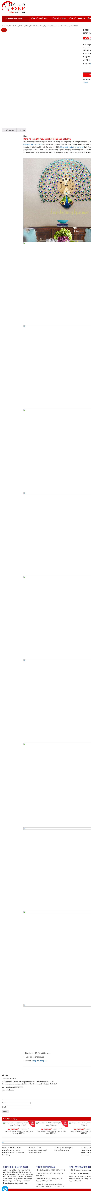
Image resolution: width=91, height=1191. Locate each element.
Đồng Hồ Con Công (77, 18)
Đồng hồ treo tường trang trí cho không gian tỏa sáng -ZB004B (18, 1132)
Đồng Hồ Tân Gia (59, 18)
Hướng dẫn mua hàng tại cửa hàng (13, 1152)
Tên (3, 1103)
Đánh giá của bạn (8, 1087)
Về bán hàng (6, 1155)
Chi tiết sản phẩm (9, 130)
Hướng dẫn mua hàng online (11, 1150)
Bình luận (21, 130)
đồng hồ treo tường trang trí (71, 147)
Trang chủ (5, 26)
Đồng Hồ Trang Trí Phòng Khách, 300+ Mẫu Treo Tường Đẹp (27, 26)
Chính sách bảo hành (34, 1152)
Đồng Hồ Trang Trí (39, 1061)
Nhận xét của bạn (8, 1090)
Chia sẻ (85, 82)
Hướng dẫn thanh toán (61, 1150)
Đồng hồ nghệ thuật (40, 18)
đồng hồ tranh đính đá (32, 144)
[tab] (9, 130)
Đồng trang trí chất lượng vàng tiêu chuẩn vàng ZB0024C (51, 1132)
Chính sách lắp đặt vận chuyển (37, 1150)
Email (4, 1107)
